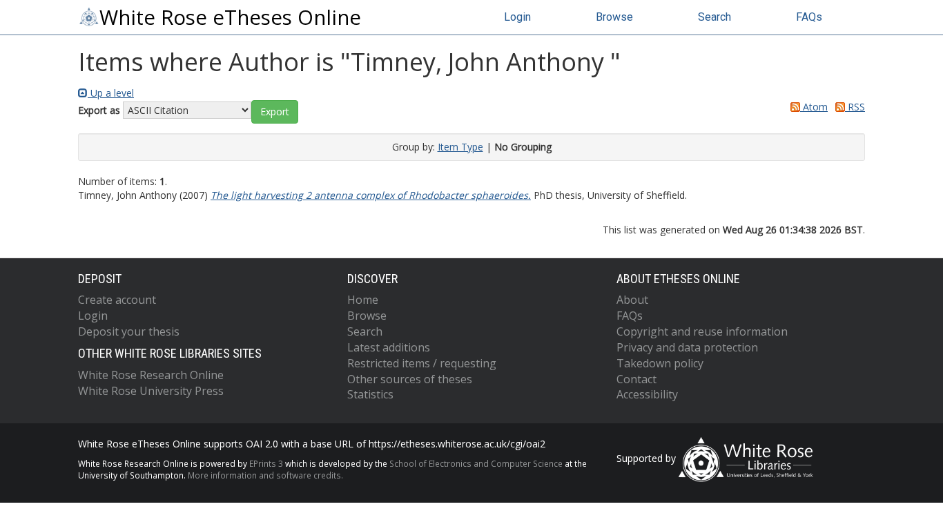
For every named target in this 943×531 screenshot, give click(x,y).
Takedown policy (659, 363)
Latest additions (388, 347)
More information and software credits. (265, 475)
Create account (117, 299)
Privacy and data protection (687, 347)
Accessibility (647, 394)
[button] (274, 112)
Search (714, 16)
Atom (814, 106)
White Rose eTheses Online (230, 17)
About (632, 299)
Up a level (111, 92)
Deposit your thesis (128, 331)
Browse (614, 16)
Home (362, 299)
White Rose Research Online (151, 375)
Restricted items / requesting (421, 363)
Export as (99, 110)
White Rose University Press (151, 390)
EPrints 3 (266, 463)
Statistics (370, 394)
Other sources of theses (409, 379)
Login (517, 16)
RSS (855, 106)
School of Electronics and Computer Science (476, 463)
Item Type (460, 146)
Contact (636, 379)
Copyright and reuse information (702, 331)
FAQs (809, 16)
